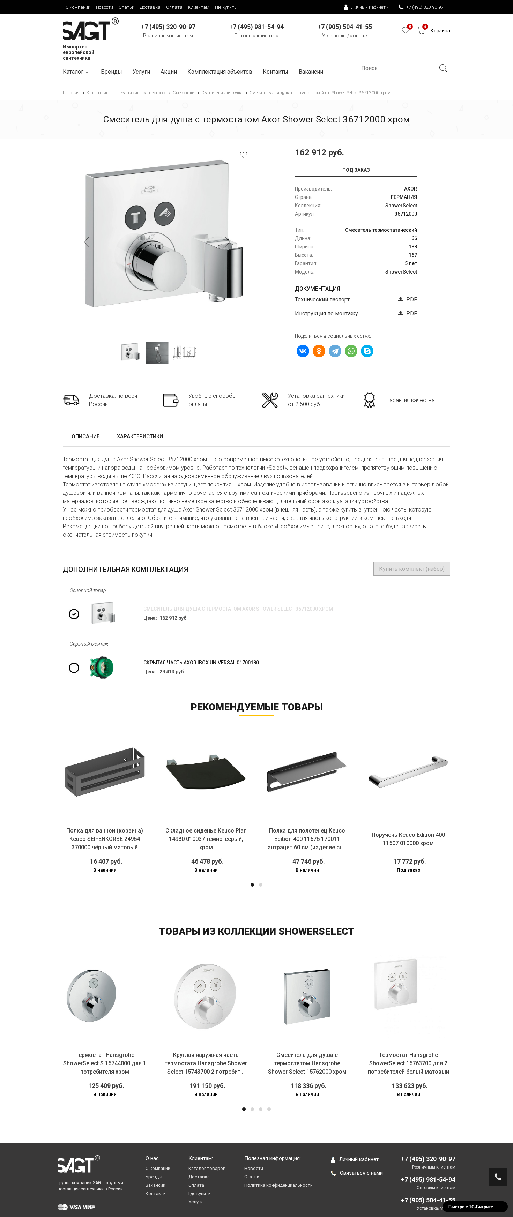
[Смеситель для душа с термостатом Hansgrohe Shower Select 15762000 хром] (307, 996)
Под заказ (356, 170)
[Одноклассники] (319, 351)
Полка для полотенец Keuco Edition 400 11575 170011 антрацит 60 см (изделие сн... (307, 839)
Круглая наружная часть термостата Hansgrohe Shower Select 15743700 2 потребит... (206, 1063)
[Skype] (367, 351)
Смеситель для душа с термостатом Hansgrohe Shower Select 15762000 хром (307, 1063)
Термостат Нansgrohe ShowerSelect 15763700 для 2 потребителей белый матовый (408, 1063)
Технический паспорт (322, 299)
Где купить (226, 7)
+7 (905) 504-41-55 (428, 1200)
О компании (78, 7)
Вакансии (155, 1185)
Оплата (174, 7)
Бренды (111, 71)
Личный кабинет (359, 1159)
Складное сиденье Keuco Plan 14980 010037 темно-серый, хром (206, 839)
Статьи (126, 7)
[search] (443, 68)
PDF (410, 299)
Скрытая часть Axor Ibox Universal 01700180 (201, 662)
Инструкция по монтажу (326, 313)
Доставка (150, 7)
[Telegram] (335, 351)
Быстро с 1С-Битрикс (470, 1206)
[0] (405, 32)
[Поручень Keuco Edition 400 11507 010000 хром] (408, 772)
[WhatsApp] (351, 351)
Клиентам (198, 7)
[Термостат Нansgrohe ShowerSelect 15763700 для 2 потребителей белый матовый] (408, 996)
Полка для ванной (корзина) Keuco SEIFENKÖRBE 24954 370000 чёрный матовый (104, 839)
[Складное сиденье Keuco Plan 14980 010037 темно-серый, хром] (206, 772)
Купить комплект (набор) (412, 569)
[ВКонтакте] (303, 351)
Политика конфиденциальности (278, 1185)
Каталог (73, 71)
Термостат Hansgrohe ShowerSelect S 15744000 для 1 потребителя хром (104, 1063)
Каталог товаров (207, 1168)
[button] (252, 884)
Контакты (275, 71)
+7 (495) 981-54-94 (428, 1179)
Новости (104, 7)
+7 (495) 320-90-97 (424, 7)
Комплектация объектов (219, 71)
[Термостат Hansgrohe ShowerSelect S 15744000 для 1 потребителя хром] (105, 996)
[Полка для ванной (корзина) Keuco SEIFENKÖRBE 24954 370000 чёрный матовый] (105, 772)
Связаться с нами (361, 1173)
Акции (169, 71)
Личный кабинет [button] (368, 7)
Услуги (141, 71)
